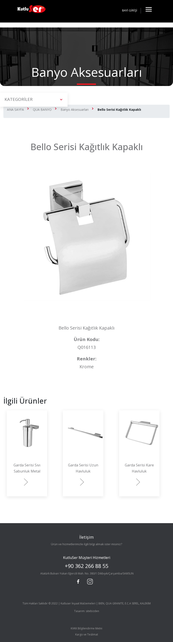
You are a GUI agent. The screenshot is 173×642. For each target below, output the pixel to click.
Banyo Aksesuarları (75, 109)
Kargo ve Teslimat (86, 634)
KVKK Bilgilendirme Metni (86, 628)
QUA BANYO (42, 109)
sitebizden (92, 611)
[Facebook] (78, 581)
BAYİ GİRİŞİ (129, 10)
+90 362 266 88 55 (86, 566)
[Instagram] (89, 581)
